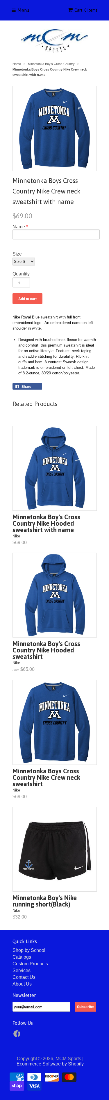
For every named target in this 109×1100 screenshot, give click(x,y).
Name (18, 226)
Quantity (21, 273)
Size (17, 253)
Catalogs (21, 957)
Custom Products (30, 963)
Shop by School (28, 950)
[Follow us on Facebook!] (17, 1035)
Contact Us (23, 977)
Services (21, 970)
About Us (22, 983)
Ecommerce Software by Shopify (50, 1063)
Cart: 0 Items (85, 10)
